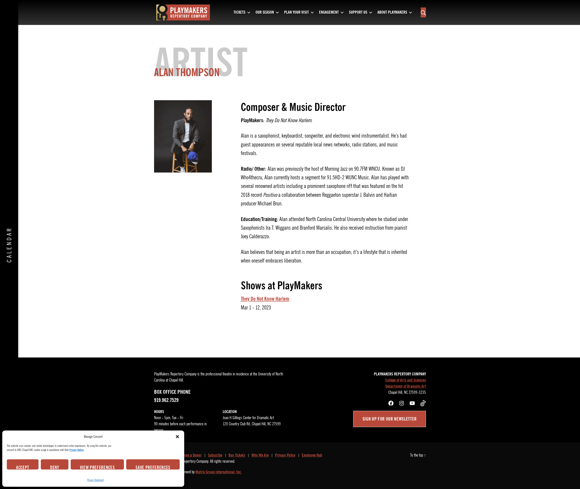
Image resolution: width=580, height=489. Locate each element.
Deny (54, 467)
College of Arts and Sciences (405, 380)
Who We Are (260, 455)
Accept (22, 467)
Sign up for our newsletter (389, 419)
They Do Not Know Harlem (265, 298)
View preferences (97, 467)
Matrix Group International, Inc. (219, 472)
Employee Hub (312, 455)
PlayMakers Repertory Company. (187, 461)
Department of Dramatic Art (405, 386)
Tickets (239, 12)
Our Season (265, 12)
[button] (177, 436)
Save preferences (152, 467)
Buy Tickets (237, 455)
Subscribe (215, 455)
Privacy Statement (95, 480)
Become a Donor (190, 455)
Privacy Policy (285, 455)
